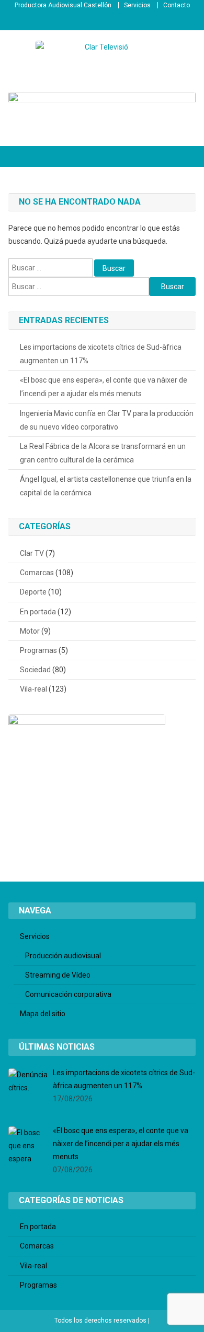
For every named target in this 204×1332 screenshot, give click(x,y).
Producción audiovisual (63, 956)
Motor (30, 631)
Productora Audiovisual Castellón (63, 5)
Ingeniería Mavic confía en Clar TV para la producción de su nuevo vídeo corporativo (107, 420)
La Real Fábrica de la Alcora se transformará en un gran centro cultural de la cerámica (103, 453)
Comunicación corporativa (68, 994)
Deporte (33, 592)
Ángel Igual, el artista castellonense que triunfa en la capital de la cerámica (105, 486)
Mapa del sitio (42, 1013)
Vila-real (33, 689)
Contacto (176, 5)
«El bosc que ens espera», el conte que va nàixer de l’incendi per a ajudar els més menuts (103, 387)
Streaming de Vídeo (57, 975)
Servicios (137, 5)
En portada (38, 612)
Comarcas (37, 572)
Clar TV (32, 553)
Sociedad (35, 669)
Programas (38, 650)
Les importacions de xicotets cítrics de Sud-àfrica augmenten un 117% (101, 354)
